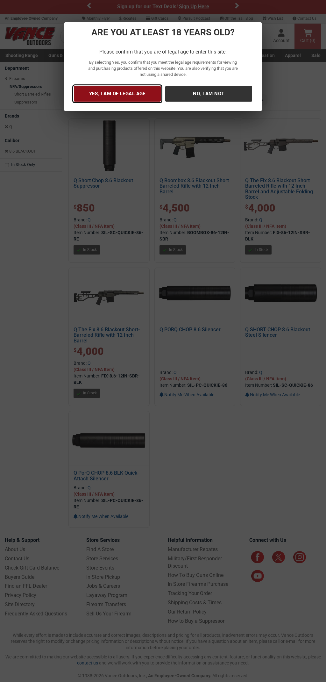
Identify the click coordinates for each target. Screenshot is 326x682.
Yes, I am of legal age (117, 94)
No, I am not (208, 94)
